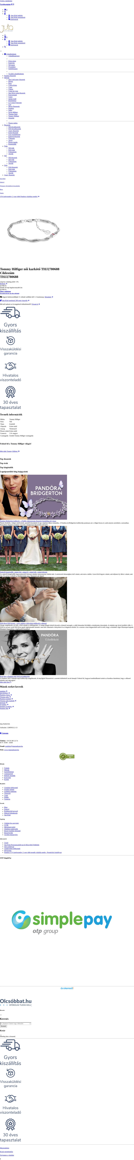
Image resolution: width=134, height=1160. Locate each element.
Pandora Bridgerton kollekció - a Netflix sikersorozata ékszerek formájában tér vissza (28, 521)
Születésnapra (12, 69)
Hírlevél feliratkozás (10, 813)
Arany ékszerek (13, 131)
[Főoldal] (6, 32)
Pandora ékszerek (10, 76)
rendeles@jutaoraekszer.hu (14, 746)
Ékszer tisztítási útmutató (12, 831)
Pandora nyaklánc (6, 706)
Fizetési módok (9, 789)
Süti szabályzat (9, 847)
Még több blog (5, 682)
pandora (3, 691)
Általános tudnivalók (11, 829)
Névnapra (11, 65)
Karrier (6, 779)
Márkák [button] (6, 78)
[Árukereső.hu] (67, 760)
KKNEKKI (12, 101)
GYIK (6, 825)
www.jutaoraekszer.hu (11, 750)
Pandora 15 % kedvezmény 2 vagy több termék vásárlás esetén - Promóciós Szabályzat (33, 852)
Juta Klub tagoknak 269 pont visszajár (15, 300)
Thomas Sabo (12, 114)
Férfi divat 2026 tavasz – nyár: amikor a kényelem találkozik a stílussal (23, 623)
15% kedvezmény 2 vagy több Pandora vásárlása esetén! (19, 196)
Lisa (9, 104)
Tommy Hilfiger (13, 116)
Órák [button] (6, 146)
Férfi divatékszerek (14, 129)
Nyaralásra (11, 67)
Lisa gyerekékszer (14, 134)
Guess (10, 97)
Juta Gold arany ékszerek (16, 79)
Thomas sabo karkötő (7, 701)
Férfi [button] (5, 165)
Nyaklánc (3, 704)
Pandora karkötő (5, 699)
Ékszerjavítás (8, 833)
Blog (5, 807)
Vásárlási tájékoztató (11, 788)
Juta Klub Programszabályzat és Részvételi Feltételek (21, 845)
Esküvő (6, 809)
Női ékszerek (12, 158)
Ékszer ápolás (12, 142)
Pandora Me (4, 708)
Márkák (6, 770)
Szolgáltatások (9, 772)
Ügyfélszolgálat (5, 4)
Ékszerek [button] (7, 125)
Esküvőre (11, 63)
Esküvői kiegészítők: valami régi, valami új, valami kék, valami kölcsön (23, 572)
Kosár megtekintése (6, 1152)
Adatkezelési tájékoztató (12, 848)
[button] (5, 14)
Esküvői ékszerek (14, 136)
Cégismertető (8, 774)
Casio (10, 87)
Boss (10, 83)
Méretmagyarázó (9, 827)
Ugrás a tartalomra (6, 1)
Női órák (11, 148)
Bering (10, 81)
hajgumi (3, 703)
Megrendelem (4, 1148)
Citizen (10, 89)
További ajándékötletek (16, 74)
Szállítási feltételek (10, 791)
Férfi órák (11, 150)
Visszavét (7, 793)
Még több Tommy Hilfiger (9, 451)
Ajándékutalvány (14, 56)
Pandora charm (5, 695)
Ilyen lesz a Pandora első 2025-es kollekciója (15, 676)
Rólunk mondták (9, 776)
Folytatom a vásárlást (7, 1155)
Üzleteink (4, 733)
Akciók (10, 154)
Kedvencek (14, 19)
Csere (6, 795)
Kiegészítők (12, 144)
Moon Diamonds (14, 106)
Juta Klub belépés (16, 15)
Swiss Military (13, 112)
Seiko (10, 110)
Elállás (6, 797)
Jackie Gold (12, 99)
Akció (10, 140)
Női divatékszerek (14, 127)
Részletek (48, 297)
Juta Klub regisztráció (17, 17)
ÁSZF (6, 843)
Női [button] (5, 156)
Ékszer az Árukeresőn (67, 992)
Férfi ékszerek (13, 167)
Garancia (7, 799)
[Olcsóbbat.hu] (16, 1002)
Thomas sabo (4, 697)
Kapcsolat (7, 778)
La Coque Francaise (15, 103)
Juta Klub (7, 815)
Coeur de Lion (13, 91)
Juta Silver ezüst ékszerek (16, 93)
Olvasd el (35, 304)
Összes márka (12, 123)
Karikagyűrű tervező (11, 811)
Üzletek (6, 768)
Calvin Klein (12, 85)
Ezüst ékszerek (13, 133)
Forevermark (12, 95)
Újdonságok (12, 152)
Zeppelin (11, 118)
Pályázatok (7, 850)
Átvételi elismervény (11, 835)
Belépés (3, 284)
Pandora (11, 108)
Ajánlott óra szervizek (11, 823)
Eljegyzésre (12, 61)
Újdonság (11, 138)
